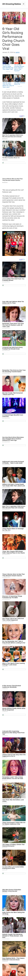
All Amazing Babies (11, 4)
